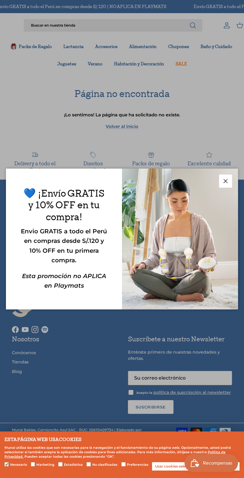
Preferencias (137, 464)
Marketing (45, 464)
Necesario (18, 464)
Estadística (73, 464)
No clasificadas (105, 464)
